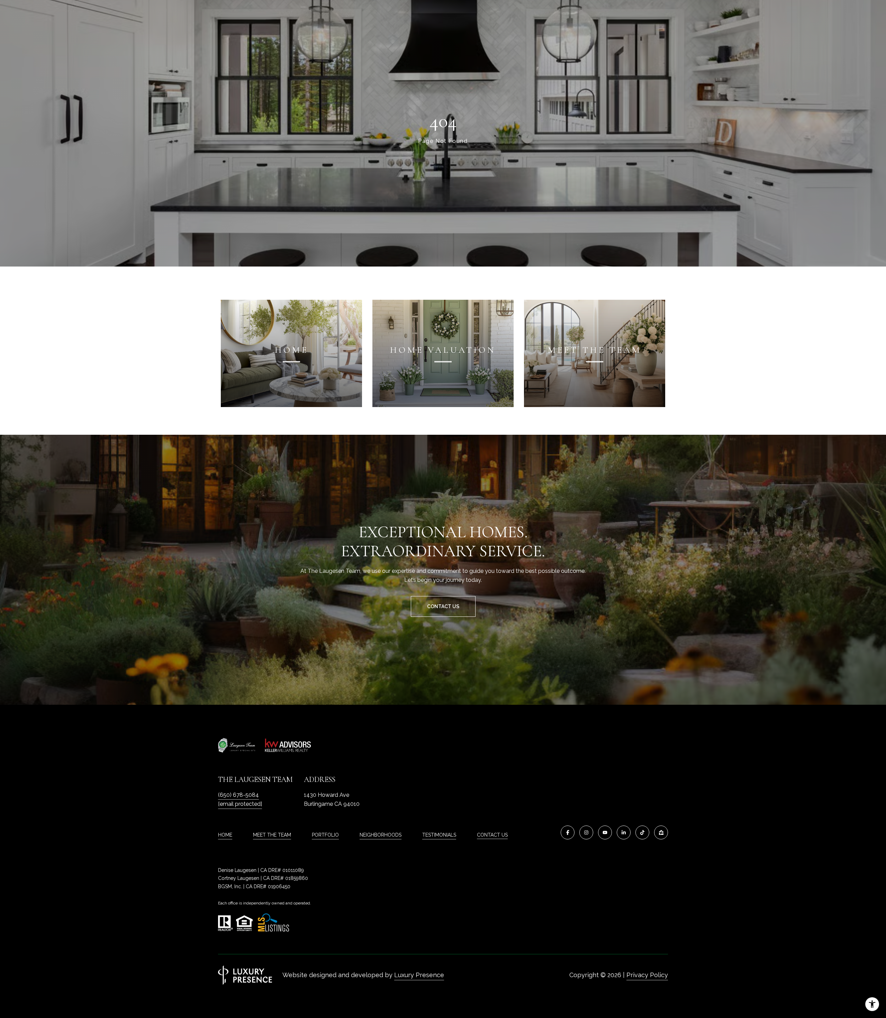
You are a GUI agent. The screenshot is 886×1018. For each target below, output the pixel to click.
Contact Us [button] (443, 606)
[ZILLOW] (661, 832)
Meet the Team (272, 835)
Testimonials (439, 835)
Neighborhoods (380, 835)
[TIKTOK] (642, 832)
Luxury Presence (419, 975)
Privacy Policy (647, 975)
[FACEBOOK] (568, 832)
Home (225, 835)
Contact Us (492, 835)
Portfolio (325, 835)
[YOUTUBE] (605, 832)
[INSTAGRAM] (586, 832)
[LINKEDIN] (624, 832)
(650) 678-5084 (238, 795)
